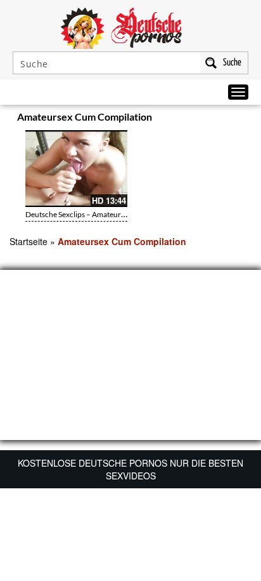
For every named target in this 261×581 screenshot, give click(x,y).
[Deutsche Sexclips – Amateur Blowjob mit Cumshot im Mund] (76, 168)
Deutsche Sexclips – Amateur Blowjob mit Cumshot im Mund (125, 214)
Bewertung (228, 118)
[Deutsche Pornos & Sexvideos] (130, 26)
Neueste (173, 118)
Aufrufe (199, 118)
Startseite (29, 241)
